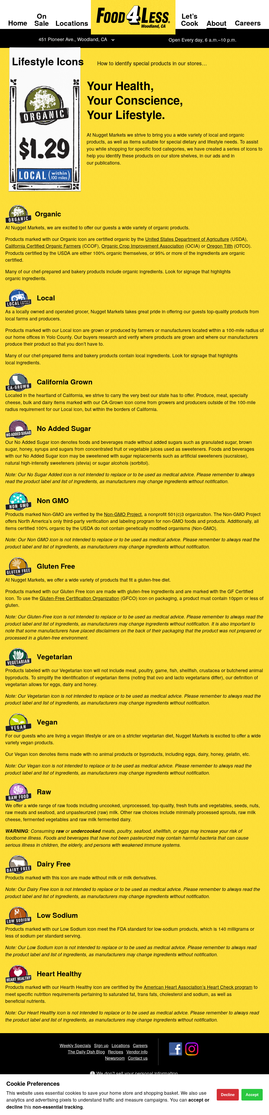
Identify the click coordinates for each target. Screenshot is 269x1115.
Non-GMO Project (123, 514)
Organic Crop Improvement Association (142, 245)
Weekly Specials (75, 1045)
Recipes (115, 1051)
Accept (252, 1094)
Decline (228, 1094)
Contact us (138, 1058)
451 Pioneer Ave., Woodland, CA (73, 39)
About (216, 23)
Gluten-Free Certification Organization (79, 598)
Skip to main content (26, 4)
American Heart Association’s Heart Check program (198, 987)
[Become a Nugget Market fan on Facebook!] (175, 1054)
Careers (248, 23)
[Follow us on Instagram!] (191, 1054)
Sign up (101, 1045)
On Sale (41, 19)
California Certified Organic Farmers (43, 245)
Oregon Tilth (220, 245)
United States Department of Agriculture (187, 239)
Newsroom (115, 1058)
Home (17, 23)
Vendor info (137, 1051)
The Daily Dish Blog (86, 1051)
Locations (71, 23)
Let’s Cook (189, 19)
